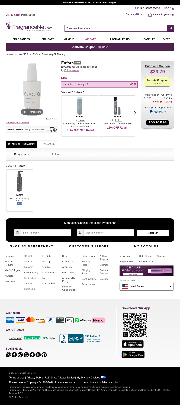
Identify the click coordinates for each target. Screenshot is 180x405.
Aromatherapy (31, 272)
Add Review (23, 122)
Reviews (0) (47, 144)
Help (166, 8)
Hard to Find (48, 283)
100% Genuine (89, 279)
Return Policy (88, 256)
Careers (104, 279)
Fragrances (21, 39)
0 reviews (11, 122)
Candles (46, 267)
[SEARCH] (170, 28)
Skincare (48, 39)
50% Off (28, 256)
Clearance (29, 283)
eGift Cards (68, 272)
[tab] (21, 144)
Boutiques (10, 281)
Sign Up (153, 233)
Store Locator (88, 284)
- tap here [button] (90, 47)
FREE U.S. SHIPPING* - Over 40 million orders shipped (90, 2)
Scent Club (29, 289)
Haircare (89, 39)
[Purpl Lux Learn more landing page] (146, 272)
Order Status (152, 8)
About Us (67, 267)
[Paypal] (50, 320)
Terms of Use (16, 377)
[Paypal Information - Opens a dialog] (157, 111)
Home (9, 54)
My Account (126, 256)
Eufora (28, 54)
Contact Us (68, 261)
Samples (28, 261)
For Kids (46, 256)
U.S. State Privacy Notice (60, 377)
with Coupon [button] (157, 66)
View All (72, 92)
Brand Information (21, 144)
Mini (44, 278)
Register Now (126, 261)
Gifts (166, 39)
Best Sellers (30, 278)
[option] (99, 84)
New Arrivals (48, 272)
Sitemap (104, 265)
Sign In (138, 8)
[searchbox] (116, 28)
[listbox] (100, 84)
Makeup (69, 39)
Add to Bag (157, 122)
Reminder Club (146, 261)
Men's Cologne (12, 270)
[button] (32, 129)
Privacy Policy (35, 377)
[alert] (134, 14)
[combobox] (119, 28)
